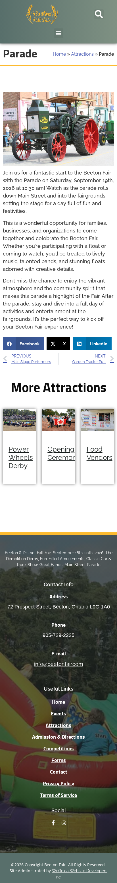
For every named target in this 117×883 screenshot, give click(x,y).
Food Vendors (99, 453)
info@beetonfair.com (58, 664)
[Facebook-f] (53, 822)
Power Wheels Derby (21, 457)
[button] (99, 14)
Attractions (82, 54)
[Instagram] (63, 822)
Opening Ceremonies (66, 453)
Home (59, 54)
